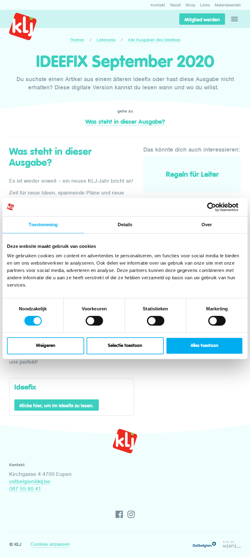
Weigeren (45, 345)
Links (205, 5)
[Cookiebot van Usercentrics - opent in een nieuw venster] (216, 207)
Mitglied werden (202, 19)
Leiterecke (106, 39)
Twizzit (175, 5)
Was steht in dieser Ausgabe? (125, 122)
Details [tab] (125, 224)
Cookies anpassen (50, 544)
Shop (190, 5)
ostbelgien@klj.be (29, 481)
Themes (77, 39)
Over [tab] (207, 224)
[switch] (94, 321)
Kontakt (158, 5)
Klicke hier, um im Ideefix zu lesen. (57, 405)
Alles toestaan (204, 345)
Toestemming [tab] (43, 224)
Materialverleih (228, 5)
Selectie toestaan (125, 345)
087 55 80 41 (25, 488)
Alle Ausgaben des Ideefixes (154, 39)
